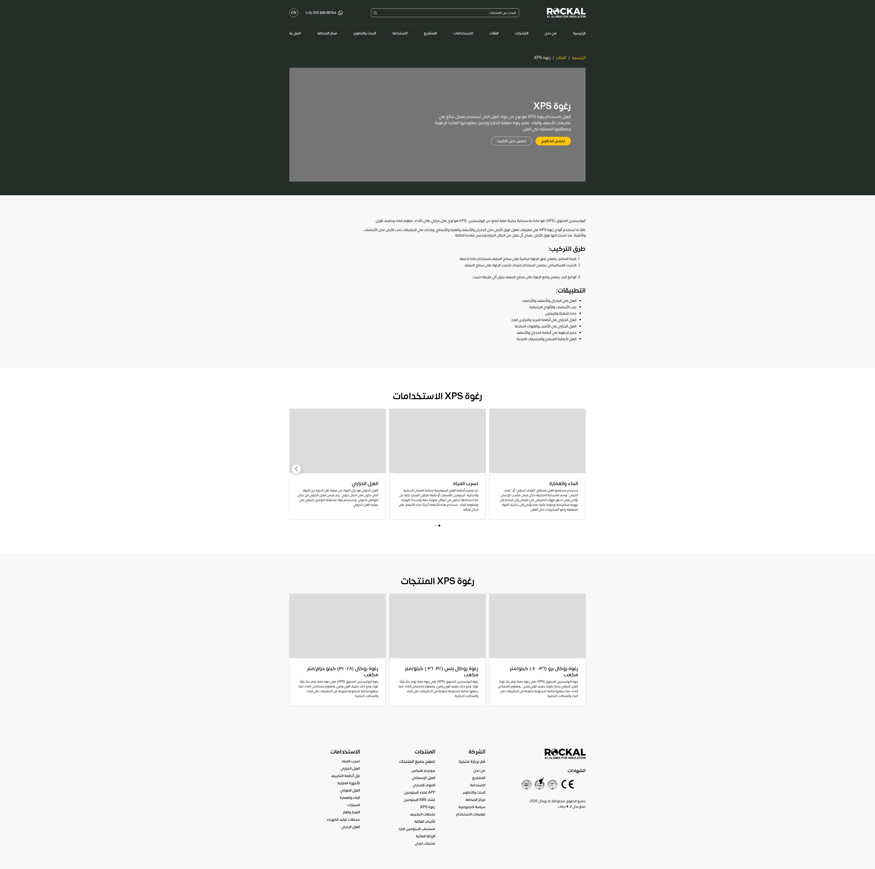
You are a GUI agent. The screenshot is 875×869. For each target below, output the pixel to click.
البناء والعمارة (350, 798)
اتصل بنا (295, 33)
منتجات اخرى (425, 843)
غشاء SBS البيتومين (419, 800)
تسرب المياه (351, 761)
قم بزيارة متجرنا (472, 761)
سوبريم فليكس (423, 771)
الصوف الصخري (424, 785)
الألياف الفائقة (424, 822)
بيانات (562, 807)
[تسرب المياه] (437, 464)
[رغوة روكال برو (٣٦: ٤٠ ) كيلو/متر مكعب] (537, 650)
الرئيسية (579, 33)
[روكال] (566, 13)
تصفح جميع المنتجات (417, 761)
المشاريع (430, 33)
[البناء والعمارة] (537, 464)
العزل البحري (350, 827)
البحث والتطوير (364, 33)
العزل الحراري (350, 768)
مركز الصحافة (327, 33)
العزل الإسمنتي (423, 778)
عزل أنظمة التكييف (345, 776)
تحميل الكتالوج (553, 141)
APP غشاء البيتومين (419, 792)
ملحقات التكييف (422, 814)
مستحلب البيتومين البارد (416, 829)
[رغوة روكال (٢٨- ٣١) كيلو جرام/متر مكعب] (338, 650)
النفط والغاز (351, 812)
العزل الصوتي (350, 790)
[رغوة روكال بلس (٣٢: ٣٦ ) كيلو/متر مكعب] (437, 650)
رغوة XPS (427, 807)
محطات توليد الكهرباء (343, 820)
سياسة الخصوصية (471, 807)
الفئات (494, 33)
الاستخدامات (463, 33)
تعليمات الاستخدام (470, 814)
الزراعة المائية (425, 836)
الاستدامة (400, 33)
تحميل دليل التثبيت (512, 141)
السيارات (353, 805)
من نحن (551, 33)
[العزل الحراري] (338, 464)
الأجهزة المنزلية (348, 783)
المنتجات (521, 33)
